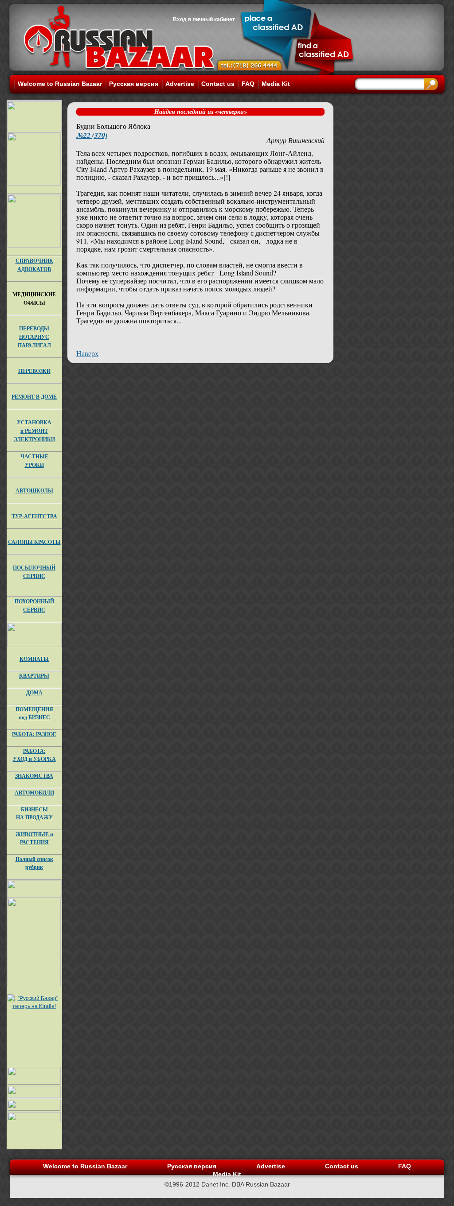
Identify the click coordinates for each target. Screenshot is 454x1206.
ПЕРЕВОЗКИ (34, 371)
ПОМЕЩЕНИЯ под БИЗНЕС (34, 713)
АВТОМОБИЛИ (34, 792)
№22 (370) (91, 135)
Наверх (87, 353)
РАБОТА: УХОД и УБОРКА (34, 755)
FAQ (248, 83)
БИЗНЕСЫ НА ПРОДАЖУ (34, 813)
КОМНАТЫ (34, 659)
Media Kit (276, 83)
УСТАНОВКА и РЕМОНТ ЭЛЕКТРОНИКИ (34, 431)
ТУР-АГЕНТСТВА (34, 516)
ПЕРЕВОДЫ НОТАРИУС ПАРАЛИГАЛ (34, 337)
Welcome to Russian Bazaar (60, 83)
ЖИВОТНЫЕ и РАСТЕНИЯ (34, 838)
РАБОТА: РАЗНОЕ (34, 734)
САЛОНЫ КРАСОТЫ (34, 542)
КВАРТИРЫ (34, 675)
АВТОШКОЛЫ (34, 490)
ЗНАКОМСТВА (34, 775)
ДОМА (34, 692)
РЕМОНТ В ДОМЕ (34, 396)
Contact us (218, 83)
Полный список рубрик (34, 863)
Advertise (179, 83)
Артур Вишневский (295, 140)
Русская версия (133, 83)
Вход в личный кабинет (204, 19)
